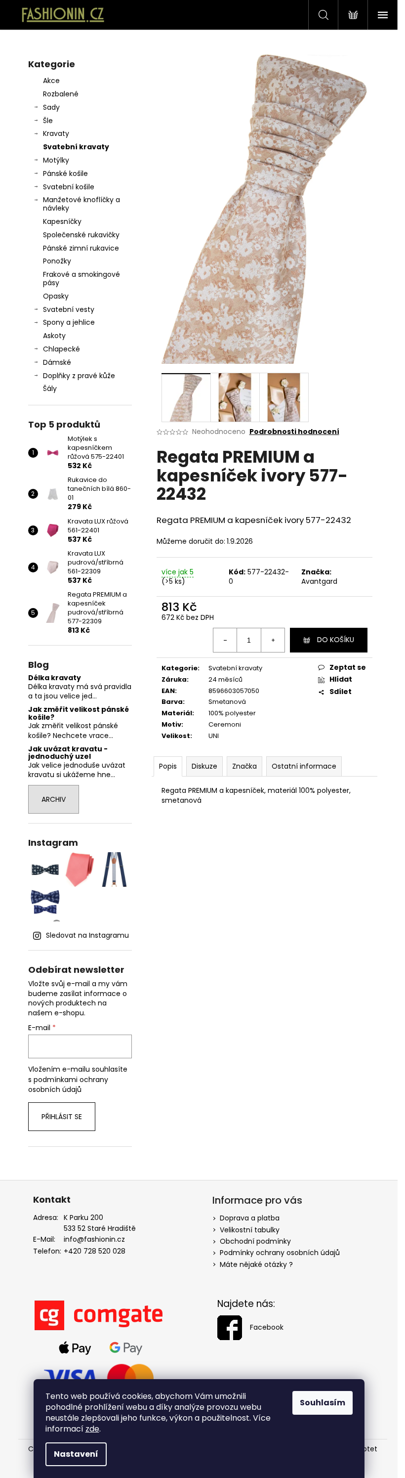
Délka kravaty (54, 678)
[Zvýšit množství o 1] (272, 640)
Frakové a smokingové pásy (81, 278)
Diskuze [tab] (204, 766)
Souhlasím (322, 1402)
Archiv (53, 799)
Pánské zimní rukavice (81, 248)
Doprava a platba (250, 1218)
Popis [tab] (168, 766)
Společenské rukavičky (81, 235)
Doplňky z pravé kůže (79, 376)
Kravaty (56, 133)
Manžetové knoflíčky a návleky (81, 204)
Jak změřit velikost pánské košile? (78, 713)
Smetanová (227, 701)
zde (92, 1429)
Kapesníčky (62, 221)
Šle (48, 121)
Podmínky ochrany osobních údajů (280, 1253)
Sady (51, 107)
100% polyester (232, 713)
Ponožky (57, 261)
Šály (50, 388)
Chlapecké (61, 349)
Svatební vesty (68, 309)
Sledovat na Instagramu (87, 935)
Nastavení (76, 1454)
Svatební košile (68, 187)
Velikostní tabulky (250, 1230)
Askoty (54, 336)
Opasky (56, 296)
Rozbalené (61, 94)
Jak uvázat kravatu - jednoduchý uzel (68, 753)
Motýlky (56, 160)
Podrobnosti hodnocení (294, 431)
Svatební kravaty (76, 147)
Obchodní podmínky (255, 1241)
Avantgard (319, 581)
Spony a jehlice (69, 322)
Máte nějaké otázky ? (256, 1264)
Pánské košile (65, 173)
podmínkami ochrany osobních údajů (68, 1084)
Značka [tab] (244, 766)
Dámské (57, 362)
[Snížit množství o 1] (225, 640)
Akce (51, 81)
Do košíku (335, 640)
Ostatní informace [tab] (304, 766)
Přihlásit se (61, 1117)
